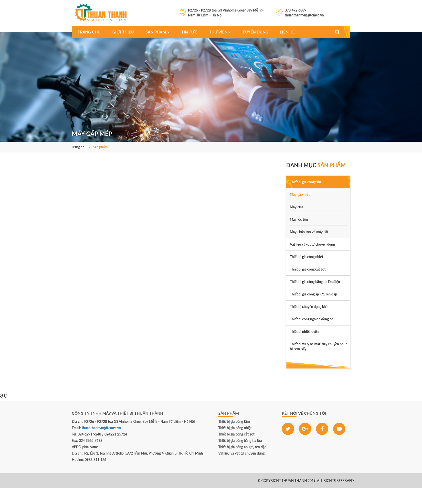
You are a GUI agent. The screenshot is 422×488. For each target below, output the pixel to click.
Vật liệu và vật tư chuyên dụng (241, 453)
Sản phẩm (156, 32)
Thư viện (218, 32)
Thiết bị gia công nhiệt (235, 428)
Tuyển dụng (255, 32)
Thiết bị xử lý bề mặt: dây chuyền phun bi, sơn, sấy (319, 346)
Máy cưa (296, 207)
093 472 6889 (29, 480)
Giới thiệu (123, 32)
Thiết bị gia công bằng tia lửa (240, 440)
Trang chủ (89, 32)
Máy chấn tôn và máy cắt (309, 232)
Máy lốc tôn (299, 219)
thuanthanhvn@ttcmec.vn (101, 428)
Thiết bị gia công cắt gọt (236, 434)
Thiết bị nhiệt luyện (304, 331)
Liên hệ (287, 32)
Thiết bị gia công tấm (234, 421)
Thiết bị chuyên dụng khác (309, 306)
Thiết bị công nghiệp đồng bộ (311, 319)
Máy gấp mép (300, 194)
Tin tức (189, 32)
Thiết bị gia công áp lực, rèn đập (242, 447)
